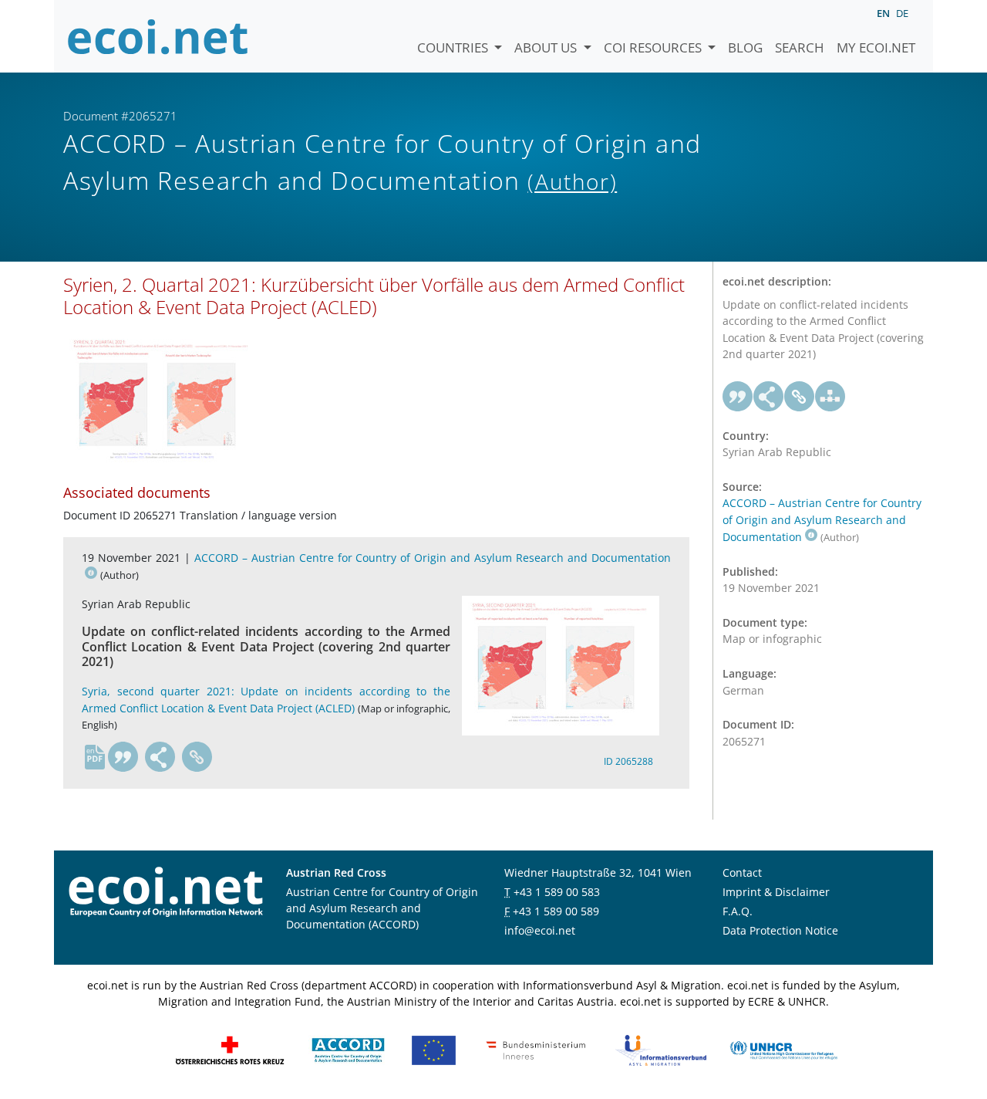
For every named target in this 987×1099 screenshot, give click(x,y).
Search (799, 47)
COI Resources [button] (654, 47)
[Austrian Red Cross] (229, 1049)
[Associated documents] (830, 396)
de (902, 13)
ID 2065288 (628, 761)
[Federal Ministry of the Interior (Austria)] (536, 1049)
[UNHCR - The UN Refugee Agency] (783, 1049)
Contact (742, 872)
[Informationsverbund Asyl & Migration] (660, 1049)
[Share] (160, 757)
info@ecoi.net (539, 930)
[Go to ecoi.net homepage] (158, 36)
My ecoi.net (876, 47)
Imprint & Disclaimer (776, 891)
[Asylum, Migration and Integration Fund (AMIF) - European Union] (433, 1049)
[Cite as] (123, 757)
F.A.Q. (738, 911)
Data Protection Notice (780, 930)
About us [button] (547, 47)
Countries (454, 47)
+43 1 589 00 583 (557, 891)
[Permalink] (197, 757)
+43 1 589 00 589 (556, 911)
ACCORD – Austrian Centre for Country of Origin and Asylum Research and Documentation (822, 519)
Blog (745, 47)
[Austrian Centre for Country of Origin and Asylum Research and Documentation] (348, 1049)
